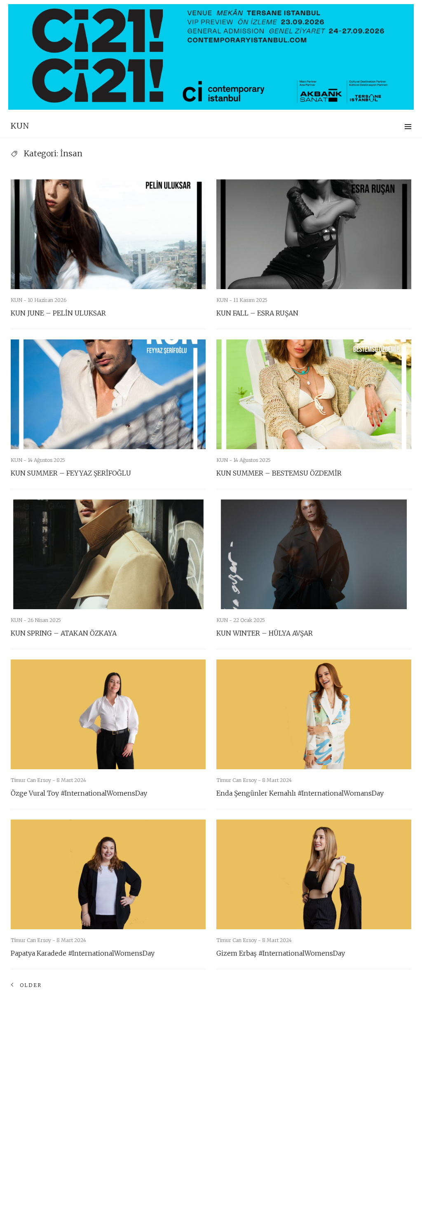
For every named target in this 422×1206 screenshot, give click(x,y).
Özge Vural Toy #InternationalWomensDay (79, 793)
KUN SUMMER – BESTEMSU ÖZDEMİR (279, 473)
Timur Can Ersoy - (33, 780)
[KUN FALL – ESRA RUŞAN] (313, 234)
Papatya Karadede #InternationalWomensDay (83, 953)
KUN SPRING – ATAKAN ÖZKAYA (64, 633)
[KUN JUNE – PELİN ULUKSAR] (108, 234)
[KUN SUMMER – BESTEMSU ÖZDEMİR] (313, 394)
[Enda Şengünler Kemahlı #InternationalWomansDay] (313, 714)
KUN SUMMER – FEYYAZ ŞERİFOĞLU (71, 473)
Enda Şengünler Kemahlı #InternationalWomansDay (300, 793)
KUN (20, 126)
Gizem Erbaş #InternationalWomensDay (280, 953)
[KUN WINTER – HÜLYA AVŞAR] (313, 554)
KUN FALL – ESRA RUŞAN (257, 313)
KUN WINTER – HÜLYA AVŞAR (264, 633)
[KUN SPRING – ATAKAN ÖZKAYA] (108, 554)
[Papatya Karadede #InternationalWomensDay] (108, 874)
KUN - (19, 300)
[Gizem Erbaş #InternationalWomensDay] (313, 874)
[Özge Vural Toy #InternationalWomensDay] (108, 714)
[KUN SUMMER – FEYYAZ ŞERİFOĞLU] (108, 394)
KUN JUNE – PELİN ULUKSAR (58, 313)
